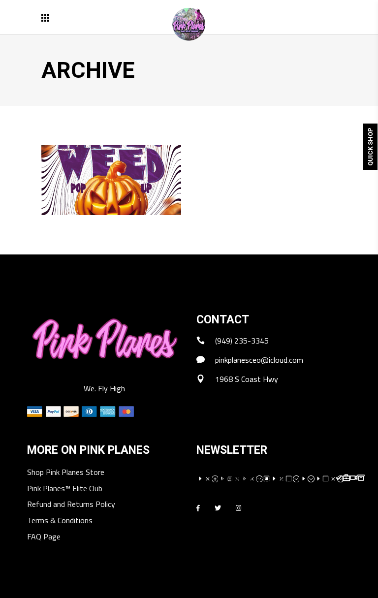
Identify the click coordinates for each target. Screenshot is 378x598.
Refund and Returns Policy (71, 505)
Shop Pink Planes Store (65, 473)
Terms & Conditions (60, 521)
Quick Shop (370, 146)
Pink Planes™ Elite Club (64, 489)
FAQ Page (44, 537)
